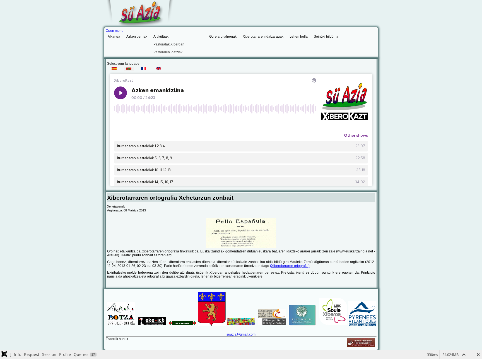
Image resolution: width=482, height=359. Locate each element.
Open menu (115, 31)
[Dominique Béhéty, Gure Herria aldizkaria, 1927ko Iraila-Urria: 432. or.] (241, 233)
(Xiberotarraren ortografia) (290, 266)
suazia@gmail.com (241, 334)
